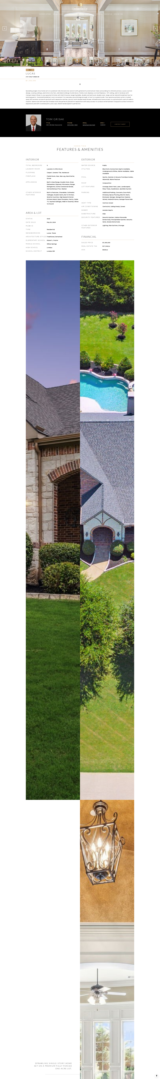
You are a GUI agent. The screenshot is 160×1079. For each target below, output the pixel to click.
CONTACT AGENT (120, 124)
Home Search (69, 14)
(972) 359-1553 (72, 125)
